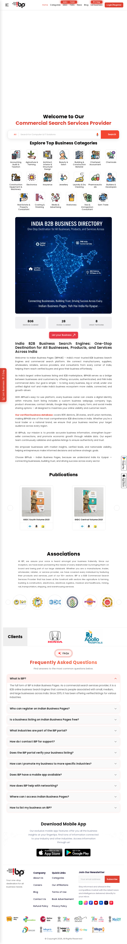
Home (45, 5)
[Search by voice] (97, 134)
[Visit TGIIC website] (107, 602)
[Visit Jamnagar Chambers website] (54, 602)
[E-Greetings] (81, 930)
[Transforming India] (63, 930)
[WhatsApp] (81, 903)
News (79, 5)
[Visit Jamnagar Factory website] (72, 602)
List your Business (62, 335)
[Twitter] (106, 903)
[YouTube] (96, 903)
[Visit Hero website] (93, 636)
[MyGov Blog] (12, 919)
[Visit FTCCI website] (19, 602)
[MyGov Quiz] (46, 919)
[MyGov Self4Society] (97, 919)
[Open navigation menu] (7, 5)
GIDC (65, 5)
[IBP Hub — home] (19, 5)
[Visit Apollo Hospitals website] (55, 636)
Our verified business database (34, 414)
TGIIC (72, 5)
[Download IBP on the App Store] (49, 853)
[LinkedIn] (101, 903)
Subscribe (112, 879)
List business (97, 5)
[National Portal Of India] (46, 930)
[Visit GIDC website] (37, 602)
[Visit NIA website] (89, 602)
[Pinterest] (111, 903)
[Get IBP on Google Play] (78, 853)
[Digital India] (29, 930)
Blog (86, 5)
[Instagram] (86, 903)
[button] (30, 526)
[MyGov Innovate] (29, 919)
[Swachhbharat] (80, 919)
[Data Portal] (98, 930)
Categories (55, 5)
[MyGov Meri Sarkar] (63, 919)
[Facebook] (91, 903)
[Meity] (115, 919)
